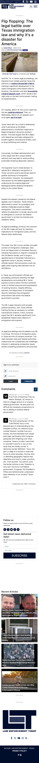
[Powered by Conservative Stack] (20, 755)
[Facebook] (23, 1)
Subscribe (28, 381)
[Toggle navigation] (35, 6)
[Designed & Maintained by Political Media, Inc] (18, 755)
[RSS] (18, 529)
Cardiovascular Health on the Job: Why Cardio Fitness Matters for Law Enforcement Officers (18, 687)
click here (26, 353)
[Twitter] (27, 1)
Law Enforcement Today (13, 7)
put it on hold (16, 117)
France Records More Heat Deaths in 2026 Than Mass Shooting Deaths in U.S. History (18, 637)
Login (11, 381)
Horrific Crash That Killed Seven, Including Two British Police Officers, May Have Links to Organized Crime (19, 612)
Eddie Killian (8, 48)
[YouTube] (31, 1)
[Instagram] (35, 1)
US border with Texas (9, 74)
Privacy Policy (19, 751)
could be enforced (15, 112)
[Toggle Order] (36, 389)
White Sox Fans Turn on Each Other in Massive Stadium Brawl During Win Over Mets (18, 662)
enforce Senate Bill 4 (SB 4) (22, 84)
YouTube (32, 74)
